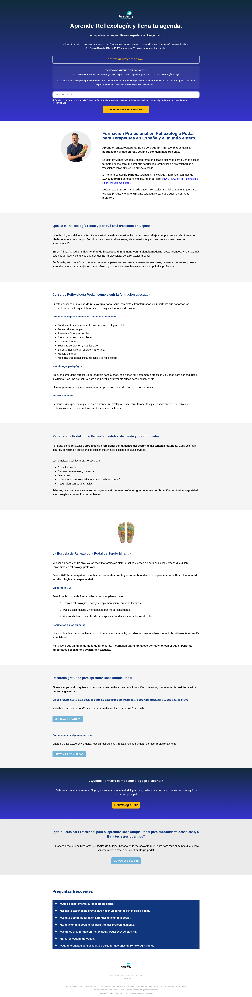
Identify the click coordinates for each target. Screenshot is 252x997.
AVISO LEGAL (126, 979)
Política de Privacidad (96, 100)
